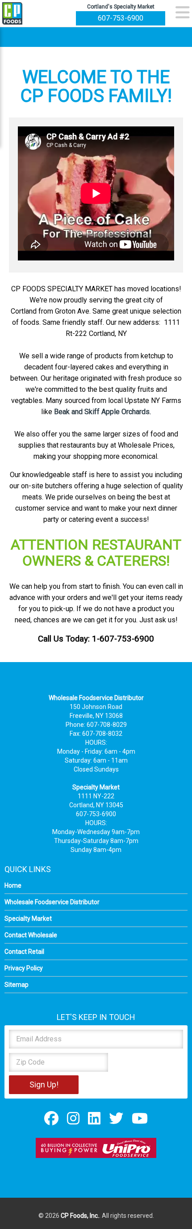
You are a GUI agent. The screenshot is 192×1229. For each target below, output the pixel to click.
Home (12, 885)
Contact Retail (24, 951)
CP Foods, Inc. (80, 1215)
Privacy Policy (23, 968)
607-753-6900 (120, 18)
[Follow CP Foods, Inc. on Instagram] (73, 1118)
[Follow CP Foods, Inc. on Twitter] (116, 1118)
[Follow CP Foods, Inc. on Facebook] (51, 1118)
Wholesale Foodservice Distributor (52, 902)
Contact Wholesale (30, 935)
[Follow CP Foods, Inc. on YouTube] (139, 1118)
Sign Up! (43, 1084)
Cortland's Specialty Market (120, 7)
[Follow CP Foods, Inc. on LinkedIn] (94, 1118)
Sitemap (16, 984)
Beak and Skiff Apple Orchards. (102, 411)
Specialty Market (28, 918)
